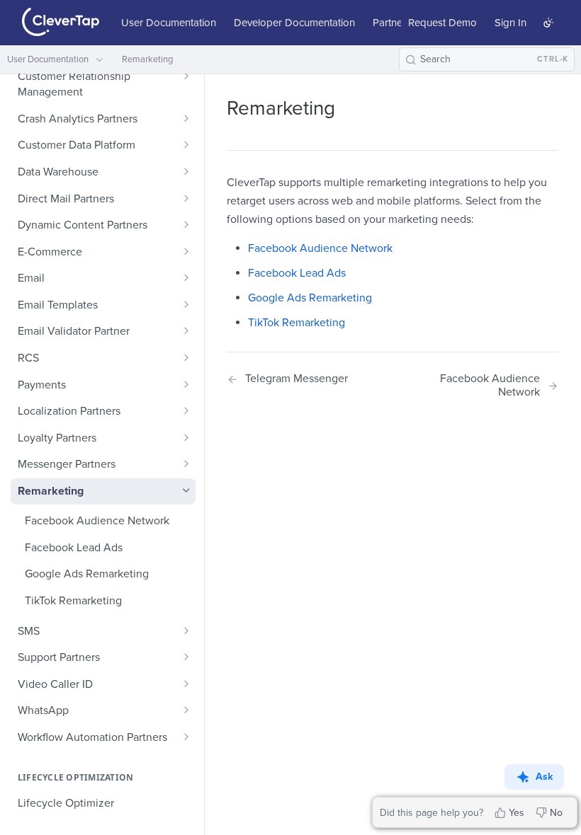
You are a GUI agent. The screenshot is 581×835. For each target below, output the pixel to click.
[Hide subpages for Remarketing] (186, 490)
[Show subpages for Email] (186, 277)
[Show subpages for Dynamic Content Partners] (186, 224)
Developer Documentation (294, 22)
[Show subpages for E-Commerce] (186, 251)
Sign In (510, 22)
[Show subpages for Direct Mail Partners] (186, 198)
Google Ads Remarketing (310, 298)
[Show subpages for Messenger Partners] (186, 463)
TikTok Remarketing (296, 323)
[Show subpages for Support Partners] (186, 656)
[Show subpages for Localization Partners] (186, 410)
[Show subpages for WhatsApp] (186, 709)
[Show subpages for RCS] (186, 357)
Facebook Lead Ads (297, 273)
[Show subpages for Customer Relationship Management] (186, 75)
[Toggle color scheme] (548, 22)
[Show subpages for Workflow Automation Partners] (186, 736)
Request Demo (442, 22)
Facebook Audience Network (320, 248)
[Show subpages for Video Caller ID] (186, 683)
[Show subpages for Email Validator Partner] (186, 330)
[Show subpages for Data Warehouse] (186, 171)
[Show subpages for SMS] (186, 630)
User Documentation (168, 22)
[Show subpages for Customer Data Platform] (186, 144)
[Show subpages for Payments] (186, 384)
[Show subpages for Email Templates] (186, 304)
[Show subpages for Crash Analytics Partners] (186, 118)
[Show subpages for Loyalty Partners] (186, 437)
